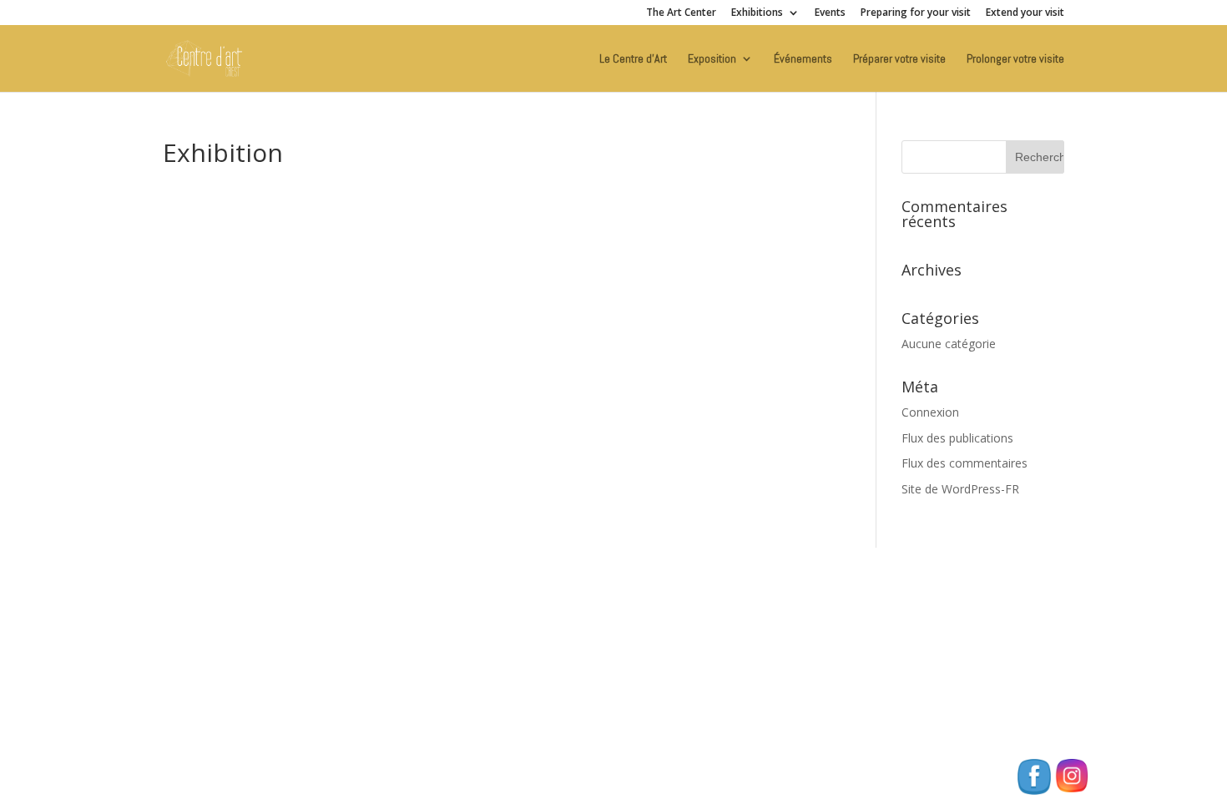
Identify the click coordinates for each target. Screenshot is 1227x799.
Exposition (712, 59)
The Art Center (681, 13)
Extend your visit (1025, 13)
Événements (803, 59)
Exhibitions (757, 13)
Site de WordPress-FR (960, 489)
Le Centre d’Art (633, 59)
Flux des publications (957, 438)
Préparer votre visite (899, 59)
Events (830, 13)
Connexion (930, 412)
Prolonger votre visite (1015, 59)
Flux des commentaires (964, 463)
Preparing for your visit (916, 13)
